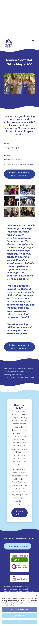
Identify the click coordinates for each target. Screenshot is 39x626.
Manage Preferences (19, 609)
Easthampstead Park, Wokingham (18, 165)
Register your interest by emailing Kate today (19, 174)
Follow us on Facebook (17, 546)
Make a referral (19, 512)
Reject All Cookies (19, 616)
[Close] (36, 595)
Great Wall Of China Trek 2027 (20, 378)
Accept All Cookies (19, 622)
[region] (19, 609)
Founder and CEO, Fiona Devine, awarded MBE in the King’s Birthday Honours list (18, 371)
